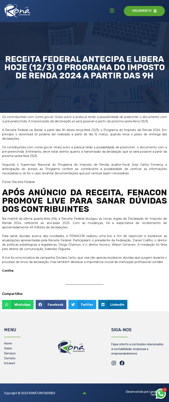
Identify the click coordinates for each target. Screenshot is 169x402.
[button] (112, 10)
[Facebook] (122, 363)
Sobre (8, 348)
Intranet (9, 363)
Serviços (10, 353)
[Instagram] (113, 363)
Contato (9, 358)
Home (8, 343)
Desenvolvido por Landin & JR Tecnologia (145, 393)
